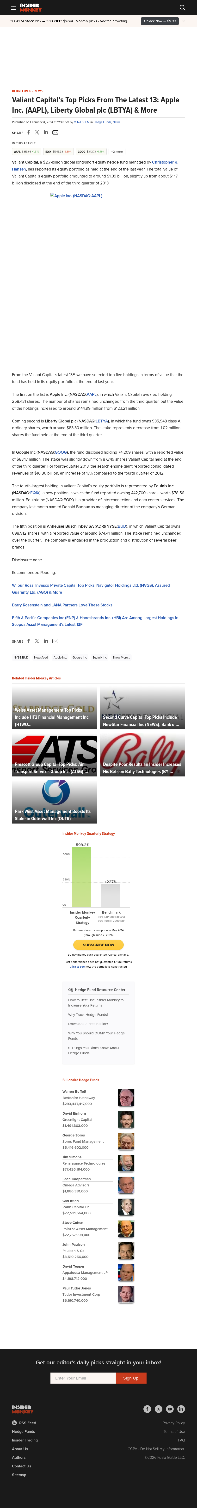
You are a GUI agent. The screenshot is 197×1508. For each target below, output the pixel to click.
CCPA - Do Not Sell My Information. (156, 1449)
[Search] (182, 8)
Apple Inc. (60, 657)
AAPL (92, 394)
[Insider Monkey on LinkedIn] (181, 1409)
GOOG (61, 452)
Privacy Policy (174, 1423)
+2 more (117, 151)
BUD (122, 526)
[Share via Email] (55, 132)
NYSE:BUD (21, 657)
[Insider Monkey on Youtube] (171, 1409)
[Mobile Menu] (13, 7)
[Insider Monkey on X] (160, 1409)
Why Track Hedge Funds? (88, 1014)
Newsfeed (41, 657)
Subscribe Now (98, 945)
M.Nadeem (82, 122)
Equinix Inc (99, 657)
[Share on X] (38, 132)
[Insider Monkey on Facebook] (149, 1409)
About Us (20, 1449)
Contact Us (21, 1466)
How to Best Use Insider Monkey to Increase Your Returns (96, 1002)
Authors (19, 1457)
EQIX (34, 493)
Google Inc (80, 657)
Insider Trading (25, 1440)
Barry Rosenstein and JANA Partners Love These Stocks (62, 605)
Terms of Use (174, 1431)
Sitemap (19, 1474)
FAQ (181, 1440)
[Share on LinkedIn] (46, 132)
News (39, 91)
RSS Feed (27, 1423)
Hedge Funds (21, 91)
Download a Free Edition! (88, 1023)
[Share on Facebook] (29, 132)
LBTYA (102, 421)
